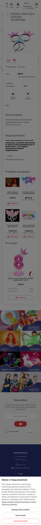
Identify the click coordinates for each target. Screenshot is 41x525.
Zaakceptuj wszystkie (20, 521)
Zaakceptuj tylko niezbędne (20, 510)
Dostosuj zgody (20, 515)
